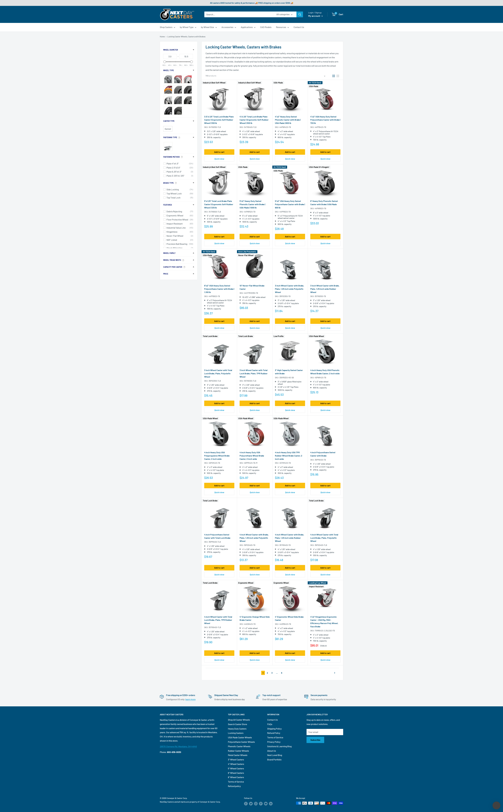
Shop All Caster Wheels (239, 719)
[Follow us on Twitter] (251, 803)
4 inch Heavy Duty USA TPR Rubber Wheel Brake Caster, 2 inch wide (288, 455)
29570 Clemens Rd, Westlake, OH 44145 (178, 746)
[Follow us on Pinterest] (261, 803)
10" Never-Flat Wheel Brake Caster (252, 287)
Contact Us (299, 27)
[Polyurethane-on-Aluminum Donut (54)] (168, 89)
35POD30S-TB (285, 296)
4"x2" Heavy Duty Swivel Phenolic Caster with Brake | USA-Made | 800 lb (288, 119)
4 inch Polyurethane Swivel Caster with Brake (322, 454)
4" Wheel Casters (236, 764)
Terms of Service (236, 781)
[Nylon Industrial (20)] (178, 100)
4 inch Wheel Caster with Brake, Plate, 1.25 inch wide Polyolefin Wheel (254, 537)
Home (162, 36)
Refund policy (234, 786)
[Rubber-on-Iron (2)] (188, 100)
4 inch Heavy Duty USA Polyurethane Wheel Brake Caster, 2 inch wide (252, 455)
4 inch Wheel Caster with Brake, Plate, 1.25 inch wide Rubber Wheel (289, 537)
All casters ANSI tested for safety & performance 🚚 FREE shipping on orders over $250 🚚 (251, 3)
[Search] (299, 14)
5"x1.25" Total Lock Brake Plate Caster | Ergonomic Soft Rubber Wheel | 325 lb (218, 204)
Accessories (227, 27)
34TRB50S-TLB (215, 212)
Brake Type (168, 183)
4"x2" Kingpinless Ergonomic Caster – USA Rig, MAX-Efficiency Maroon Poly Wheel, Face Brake (324, 622)
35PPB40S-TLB (215, 542)
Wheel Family (169, 253)
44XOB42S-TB (250, 624)
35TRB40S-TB (285, 545)
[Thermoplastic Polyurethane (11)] (178, 79)
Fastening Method (171, 157)
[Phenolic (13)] (188, 89)
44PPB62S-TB (214, 296)
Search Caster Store (237, 724)
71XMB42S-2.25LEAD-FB (325, 631)
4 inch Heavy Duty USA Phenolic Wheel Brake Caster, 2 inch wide (325, 372)
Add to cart (219, 152)
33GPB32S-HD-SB (286, 377)
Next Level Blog (274, 755)
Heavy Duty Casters (237, 728)
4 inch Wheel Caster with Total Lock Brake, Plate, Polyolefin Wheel (324, 537)
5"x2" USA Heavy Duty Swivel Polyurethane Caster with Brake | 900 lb (290, 204)
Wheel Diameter (170, 50)
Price (165, 274)
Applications (247, 27)
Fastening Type (170, 137)
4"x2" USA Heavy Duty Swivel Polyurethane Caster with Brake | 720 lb (325, 119)
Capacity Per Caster (172, 267)
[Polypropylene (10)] (168, 110)
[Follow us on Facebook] (246, 803)
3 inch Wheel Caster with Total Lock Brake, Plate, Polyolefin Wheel (218, 373)
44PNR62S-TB (320, 208)
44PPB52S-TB (285, 212)
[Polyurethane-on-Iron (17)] (188, 79)
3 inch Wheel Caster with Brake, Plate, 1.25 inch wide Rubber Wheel (324, 288)
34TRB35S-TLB (215, 127)
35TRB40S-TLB (215, 627)
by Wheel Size (207, 27)
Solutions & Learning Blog (279, 746)
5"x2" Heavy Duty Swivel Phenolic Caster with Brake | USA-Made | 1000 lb (252, 204)
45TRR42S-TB (285, 463)
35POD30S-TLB (215, 381)
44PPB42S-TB (320, 127)
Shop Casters (166, 27)
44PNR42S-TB (285, 127)
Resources (281, 27)
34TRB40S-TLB (250, 127)
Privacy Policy (273, 742)
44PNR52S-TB (249, 212)
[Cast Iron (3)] (168, 100)
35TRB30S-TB (320, 296)
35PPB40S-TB (320, 460)
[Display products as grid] (333, 76)
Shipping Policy (274, 728)
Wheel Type (168, 70)
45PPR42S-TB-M (250, 463)
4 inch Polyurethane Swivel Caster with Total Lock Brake (217, 536)
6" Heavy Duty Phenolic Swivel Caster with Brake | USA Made (324, 203)
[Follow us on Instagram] (256, 803)
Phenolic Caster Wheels (239, 746)
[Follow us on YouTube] (266, 803)
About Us (271, 750)
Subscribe (315, 740)
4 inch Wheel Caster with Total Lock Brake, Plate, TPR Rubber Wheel (218, 620)
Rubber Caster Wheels (238, 750)
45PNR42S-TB (320, 377)
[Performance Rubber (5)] (178, 89)
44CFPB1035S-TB (251, 293)
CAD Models (265, 27)
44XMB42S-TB (285, 624)
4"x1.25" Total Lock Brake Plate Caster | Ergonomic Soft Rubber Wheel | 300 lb (254, 119)
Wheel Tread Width (172, 260)
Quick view (219, 158)
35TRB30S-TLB (250, 381)
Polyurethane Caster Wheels (241, 742)
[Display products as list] (338, 76)
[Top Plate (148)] (168, 146)
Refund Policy (273, 733)
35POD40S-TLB (321, 545)
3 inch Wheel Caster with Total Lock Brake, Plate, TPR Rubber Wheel (253, 373)
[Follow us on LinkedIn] (271, 803)
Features (167, 205)
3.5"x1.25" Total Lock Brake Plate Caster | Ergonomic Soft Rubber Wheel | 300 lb (219, 119)
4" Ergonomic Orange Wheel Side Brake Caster (255, 618)
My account (314, 15)
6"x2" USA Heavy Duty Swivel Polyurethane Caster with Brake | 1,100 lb (219, 288)
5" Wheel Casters (236, 768)
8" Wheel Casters (236, 777)
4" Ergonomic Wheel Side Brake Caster (289, 618)
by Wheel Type (186, 27)
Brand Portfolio (274, 759)
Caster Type (168, 121)
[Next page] (333, 673)
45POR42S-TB (214, 463)
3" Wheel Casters (236, 759)
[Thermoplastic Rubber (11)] (168, 79)
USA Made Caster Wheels (240, 737)
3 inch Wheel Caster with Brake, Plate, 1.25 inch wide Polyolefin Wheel (289, 288)
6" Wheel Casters (236, 773)
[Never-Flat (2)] (178, 110)
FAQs (269, 724)
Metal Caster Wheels (237, 755)
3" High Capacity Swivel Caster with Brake (289, 372)
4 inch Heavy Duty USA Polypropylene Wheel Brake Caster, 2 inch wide (217, 455)
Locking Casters (235, 733)
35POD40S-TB (249, 545)
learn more (190, 699)
